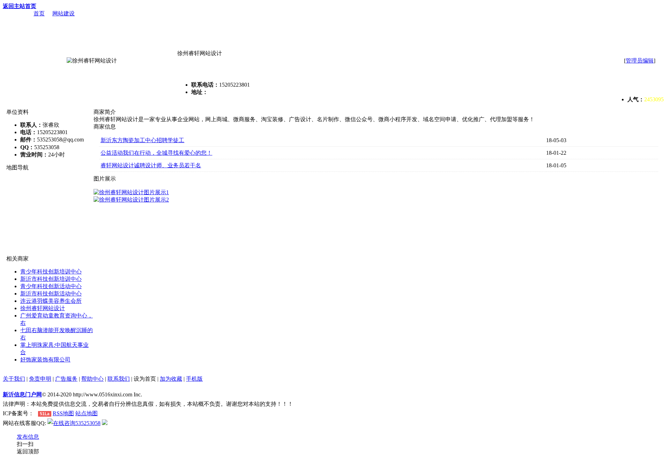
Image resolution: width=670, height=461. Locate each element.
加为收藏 (171, 379)
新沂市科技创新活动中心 (51, 294)
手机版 (194, 379)
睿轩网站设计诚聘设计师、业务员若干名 (150, 165)
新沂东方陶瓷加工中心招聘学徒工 (142, 140)
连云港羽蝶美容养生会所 (51, 301)
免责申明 (40, 379)
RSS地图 (63, 413)
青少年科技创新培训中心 (51, 272)
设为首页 (145, 379)
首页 (39, 13)
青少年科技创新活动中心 (51, 286)
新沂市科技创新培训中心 (51, 279)
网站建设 (63, 13)
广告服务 (66, 379)
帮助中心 (92, 379)
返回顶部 (28, 451)
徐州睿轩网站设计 (42, 308)
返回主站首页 (19, 6)
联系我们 (118, 379)
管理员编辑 (640, 61)
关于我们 (14, 379)
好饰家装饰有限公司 (45, 360)
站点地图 (86, 413)
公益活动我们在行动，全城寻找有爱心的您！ (156, 153)
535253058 (87, 423)
